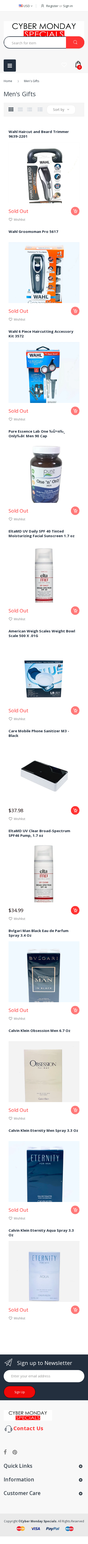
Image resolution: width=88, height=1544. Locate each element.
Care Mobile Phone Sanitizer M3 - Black (39, 733)
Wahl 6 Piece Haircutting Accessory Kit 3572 (41, 333)
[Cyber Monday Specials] (28, 1415)
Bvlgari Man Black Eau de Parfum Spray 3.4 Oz (38, 933)
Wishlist (19, 219)
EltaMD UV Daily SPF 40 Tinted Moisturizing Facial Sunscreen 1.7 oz (42, 533)
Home (8, 81)
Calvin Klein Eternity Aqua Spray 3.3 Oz (41, 1232)
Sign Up (19, 1392)
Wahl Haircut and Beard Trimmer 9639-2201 (39, 134)
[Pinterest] (14, 1452)
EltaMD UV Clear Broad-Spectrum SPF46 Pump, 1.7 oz (39, 833)
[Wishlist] (64, 64)
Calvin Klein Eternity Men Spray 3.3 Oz (43, 1130)
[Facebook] (5, 1452)
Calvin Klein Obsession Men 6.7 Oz (39, 1030)
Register (52, 6)
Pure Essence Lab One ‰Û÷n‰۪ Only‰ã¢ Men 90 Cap (36, 433)
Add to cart (75, 810)
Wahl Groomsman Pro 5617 (33, 231)
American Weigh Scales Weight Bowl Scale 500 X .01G (42, 633)
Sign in (68, 6)
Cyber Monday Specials (38, 1521)
